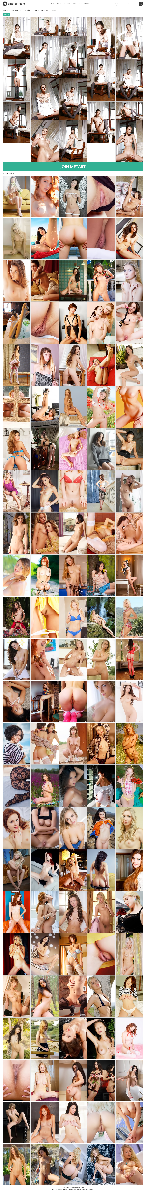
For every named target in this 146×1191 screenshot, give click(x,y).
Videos (74, 3)
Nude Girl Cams (83, 3)
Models (59, 3)
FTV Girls (67, 3)
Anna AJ (6, 14)
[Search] (141, 4)
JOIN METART (73, 166)
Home (53, 3)
